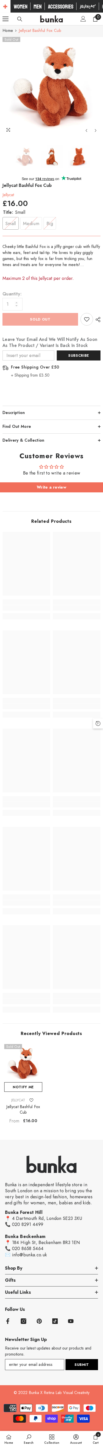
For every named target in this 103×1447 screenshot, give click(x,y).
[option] (51, 86)
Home (7, 30)
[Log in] (83, 19)
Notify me (23, 1087)
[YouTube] (71, 1321)
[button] (86, 130)
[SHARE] (96, 320)
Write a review (51, 487)
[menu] (5, 19)
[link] (26, 608)
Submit (81, 1364)
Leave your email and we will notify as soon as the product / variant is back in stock (49, 342)
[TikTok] (55, 1321)
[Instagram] (24, 1321)
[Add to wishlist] (86, 319)
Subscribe (78, 355)
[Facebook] (8, 1321)
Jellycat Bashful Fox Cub (23, 1109)
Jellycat (8, 195)
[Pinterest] (39, 1321)
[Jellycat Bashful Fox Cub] (23, 1063)
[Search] (20, 19)
